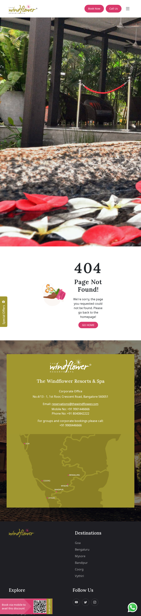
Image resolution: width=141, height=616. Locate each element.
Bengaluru (82, 549)
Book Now (94, 8)
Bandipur (81, 562)
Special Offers (4, 314)
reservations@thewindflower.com (75, 404)
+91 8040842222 (78, 413)
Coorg (79, 569)
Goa (78, 542)
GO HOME (88, 325)
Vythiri (79, 575)
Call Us (113, 8)
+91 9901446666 (78, 409)
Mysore (80, 556)
